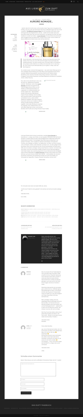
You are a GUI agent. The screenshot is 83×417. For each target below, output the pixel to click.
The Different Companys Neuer (34, 31)
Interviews (12, 1)
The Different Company (14, 50)
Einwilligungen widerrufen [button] (71, 408)
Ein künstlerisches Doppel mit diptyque (39, 212)
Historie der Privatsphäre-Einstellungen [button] (51, 408)
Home (7, 1)
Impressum (7, 408)
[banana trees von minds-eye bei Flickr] (41, 122)
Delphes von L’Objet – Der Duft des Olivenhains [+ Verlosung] (42, 215)
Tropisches (15, 40)
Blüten (15, 35)
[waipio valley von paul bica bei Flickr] (41, 171)
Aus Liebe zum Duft (37, 1)
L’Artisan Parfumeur (40, 152)
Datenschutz (14, 408)
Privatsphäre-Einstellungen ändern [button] (29, 408)
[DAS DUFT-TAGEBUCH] (41, 12)
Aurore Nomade (41, 36)
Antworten (28, 274)
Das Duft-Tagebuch (41, 405)
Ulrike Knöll (46, 19)
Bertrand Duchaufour (14, 47)
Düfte (16, 37)
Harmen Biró (24, 212)
